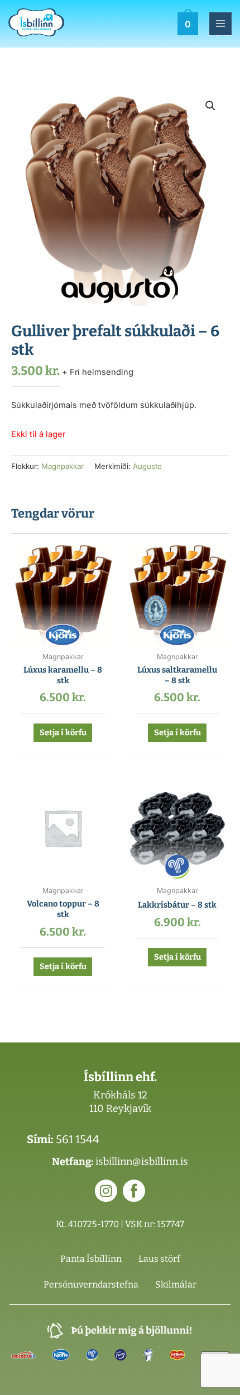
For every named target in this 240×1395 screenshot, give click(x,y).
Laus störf (159, 1258)
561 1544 (77, 1139)
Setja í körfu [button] (63, 732)
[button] (210, 106)
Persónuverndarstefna (91, 1284)
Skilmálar (175, 1284)
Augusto (147, 466)
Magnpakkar (62, 466)
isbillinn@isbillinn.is (141, 1162)
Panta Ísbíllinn (91, 1258)
